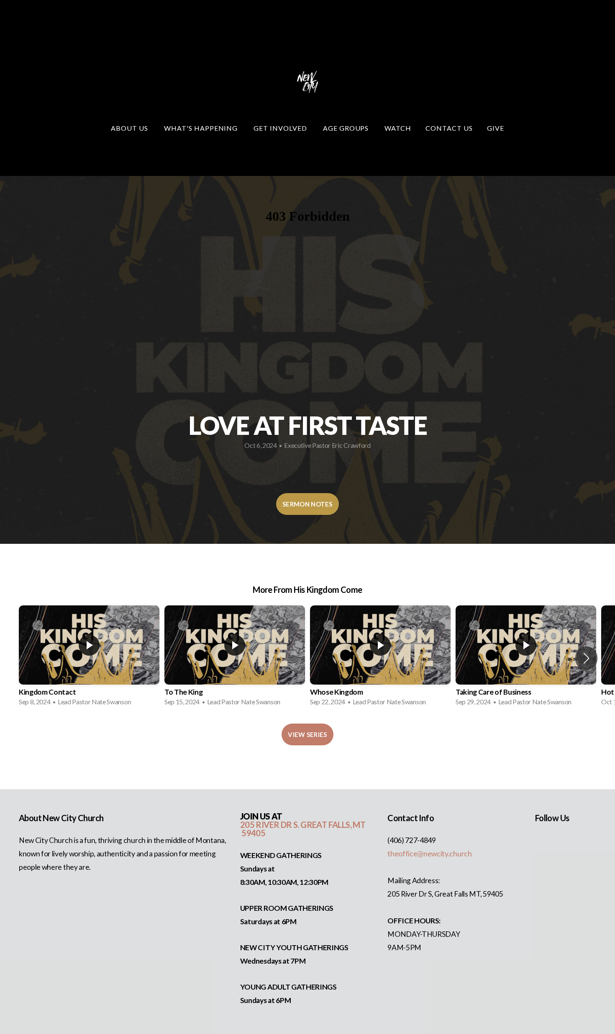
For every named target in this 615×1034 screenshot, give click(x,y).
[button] (586, 658)
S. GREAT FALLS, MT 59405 (302, 828)
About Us (130, 128)
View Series (307, 734)
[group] (89, 658)
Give (495, 128)
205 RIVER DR (266, 824)
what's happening (201, 128)
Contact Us (449, 128)
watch (397, 128)
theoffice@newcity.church (429, 853)
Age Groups (347, 128)
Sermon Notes (307, 504)
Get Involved (281, 128)
